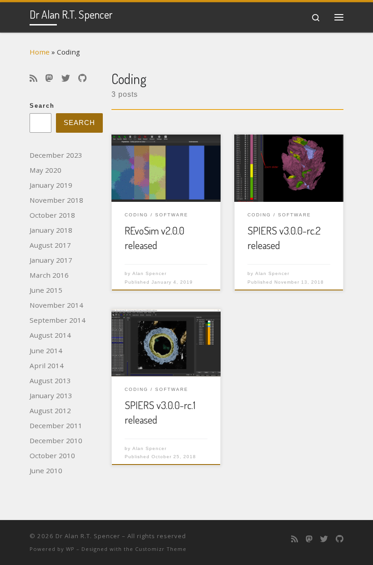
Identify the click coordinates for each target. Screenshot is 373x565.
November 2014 (56, 305)
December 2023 (56, 155)
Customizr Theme (160, 548)
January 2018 (51, 230)
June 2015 (46, 290)
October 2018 (52, 215)
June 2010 (46, 470)
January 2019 (51, 185)
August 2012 (50, 410)
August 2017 (50, 245)
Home (40, 51)
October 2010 (52, 455)
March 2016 (49, 275)
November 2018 (56, 200)
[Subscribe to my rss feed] (33, 78)
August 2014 (50, 335)
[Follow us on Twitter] (65, 78)
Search (42, 106)
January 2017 (51, 260)
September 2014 (58, 320)
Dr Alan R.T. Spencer (87, 536)
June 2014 (46, 350)
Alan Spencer (149, 273)
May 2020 (45, 170)
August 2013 (50, 380)
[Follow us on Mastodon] (49, 78)
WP (70, 548)
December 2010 (56, 440)
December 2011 (56, 425)
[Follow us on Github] (82, 78)
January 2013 (51, 395)
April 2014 (47, 365)
